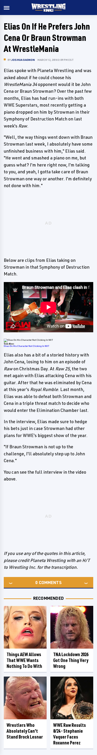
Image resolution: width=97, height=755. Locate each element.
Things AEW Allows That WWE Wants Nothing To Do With (24, 660)
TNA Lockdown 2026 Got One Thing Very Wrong (70, 660)
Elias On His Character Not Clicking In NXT (26, 346)
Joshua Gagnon (23, 60)
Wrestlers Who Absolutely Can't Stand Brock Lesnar (25, 731)
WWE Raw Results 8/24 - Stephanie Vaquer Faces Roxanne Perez (69, 734)
